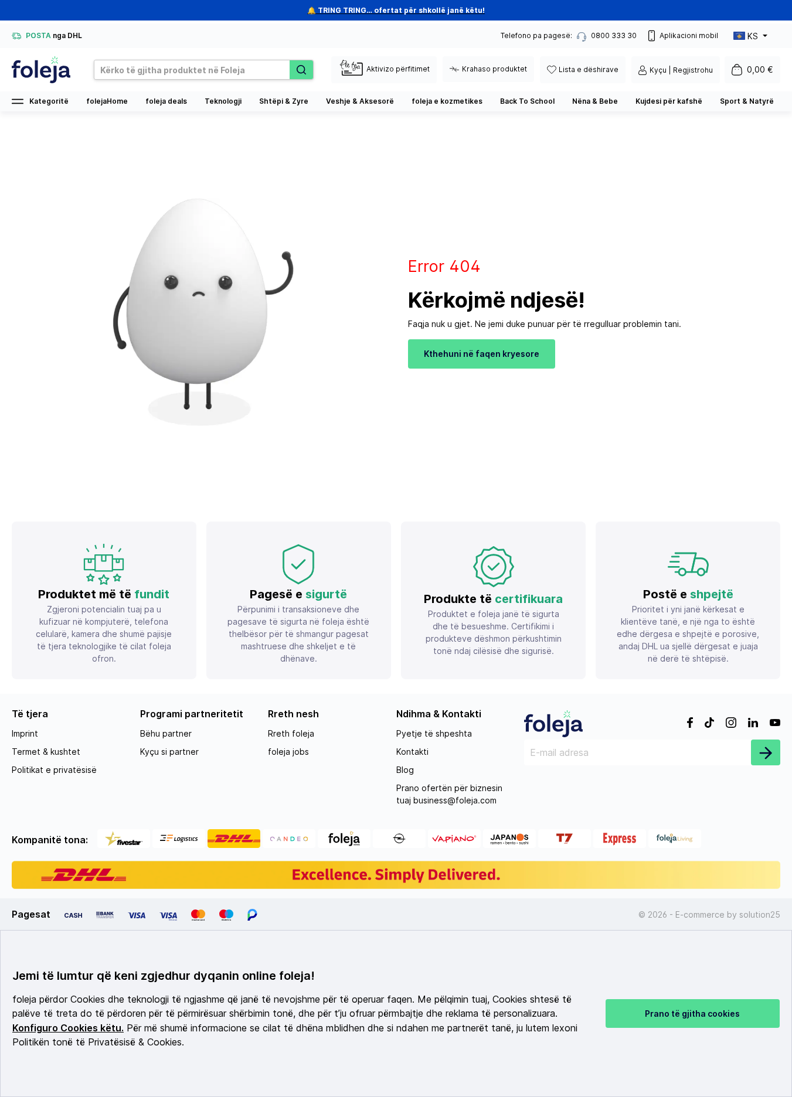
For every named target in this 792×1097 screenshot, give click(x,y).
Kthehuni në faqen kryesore (481, 354)
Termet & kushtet (46, 752)
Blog (405, 770)
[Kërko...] (301, 69)
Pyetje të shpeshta (434, 733)
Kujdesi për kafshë (668, 101)
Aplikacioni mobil (689, 35)
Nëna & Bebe (595, 101)
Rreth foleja (291, 733)
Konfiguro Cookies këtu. (68, 1028)
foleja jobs (288, 752)
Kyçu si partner (169, 752)
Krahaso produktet (494, 68)
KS (752, 36)
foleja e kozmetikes (447, 101)
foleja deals (166, 101)
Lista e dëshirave (588, 69)
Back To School (527, 101)
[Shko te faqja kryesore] (41, 70)
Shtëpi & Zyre (283, 101)
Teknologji (223, 101)
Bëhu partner (166, 733)
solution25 (759, 914)
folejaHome (107, 101)
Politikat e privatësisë (54, 770)
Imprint (25, 733)
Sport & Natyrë (747, 101)
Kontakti (412, 752)
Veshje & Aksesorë (360, 101)
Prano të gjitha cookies (692, 1013)
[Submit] (765, 752)
